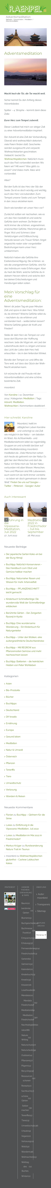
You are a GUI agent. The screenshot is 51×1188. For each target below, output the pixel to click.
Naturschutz (28, 1045)
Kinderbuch (28, 974)
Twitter (7, 486)
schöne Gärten (26, 1098)
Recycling (27, 1071)
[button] (6, 520)
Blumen (26, 918)
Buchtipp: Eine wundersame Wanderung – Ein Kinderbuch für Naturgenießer (23, 627)
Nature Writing (26, 1037)
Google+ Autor (32, 486)
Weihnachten (11, 405)
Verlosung (11, 789)
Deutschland (12, 710)
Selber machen (26, 1108)
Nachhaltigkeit (29, 1025)
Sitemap (41, 911)
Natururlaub (28, 1050)
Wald (25, 1146)
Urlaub (26, 1131)
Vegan (26, 1136)
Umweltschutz (13, 783)
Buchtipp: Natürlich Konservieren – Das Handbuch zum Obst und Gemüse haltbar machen (24, 568)
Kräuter (26, 985)
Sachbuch (27, 1091)
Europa (10, 730)
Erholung (27, 943)
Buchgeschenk (29, 923)
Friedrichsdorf (29, 953)
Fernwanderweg (30, 948)
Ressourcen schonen (28, 1078)
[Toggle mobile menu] (45, 10)
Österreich (11, 756)
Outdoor (26, 1055)
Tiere (8, 776)
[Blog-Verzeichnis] (9, 909)
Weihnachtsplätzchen (15, 159)
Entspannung (29, 938)
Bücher (10, 697)
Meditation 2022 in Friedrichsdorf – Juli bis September (37, 526)
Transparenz (41, 904)
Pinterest (18, 486)
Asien (9, 683)
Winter (25, 1176)
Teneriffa (10, 769)
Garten (26, 959)
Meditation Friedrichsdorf (29, 1017)
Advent (8, 402)
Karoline (13, 394)
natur (25, 1030)
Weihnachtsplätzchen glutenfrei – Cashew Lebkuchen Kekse (24, 860)
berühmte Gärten (27, 910)
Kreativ (26, 979)
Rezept (26, 1085)
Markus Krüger (14, 845)
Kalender (27, 969)
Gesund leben (13, 736)
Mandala (27, 995)
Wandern (27, 1151)
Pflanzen (10, 763)
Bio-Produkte (13, 690)
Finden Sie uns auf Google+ (24, 482)
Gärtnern (27, 964)
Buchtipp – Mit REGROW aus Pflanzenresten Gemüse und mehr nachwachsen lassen (24, 651)
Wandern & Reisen (15, 796)
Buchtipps (11, 703)
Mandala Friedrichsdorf (29, 1002)
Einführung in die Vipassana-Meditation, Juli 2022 (13, 526)
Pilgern (26, 1065)
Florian (9, 814)
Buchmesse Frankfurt (28, 930)
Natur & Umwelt (14, 750)
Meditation (28, 398)
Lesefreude (28, 990)
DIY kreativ (11, 716)
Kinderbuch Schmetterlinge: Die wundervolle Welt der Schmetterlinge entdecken (25, 603)
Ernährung (11, 723)
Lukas (9, 825)
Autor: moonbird (41, 896)
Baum (25, 903)
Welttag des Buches (26, 1166)
